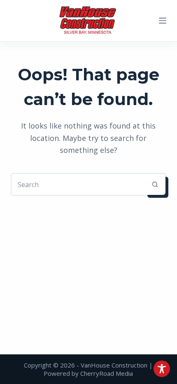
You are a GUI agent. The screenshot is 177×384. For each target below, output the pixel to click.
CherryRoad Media (106, 373)
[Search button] (154, 184)
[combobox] (78, 184)
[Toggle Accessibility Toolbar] (162, 369)
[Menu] (162, 20)
